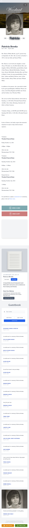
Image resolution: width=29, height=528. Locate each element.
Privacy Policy (10, 522)
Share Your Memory (8, 298)
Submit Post (14, 320)
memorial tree (18, 196)
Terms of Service (18, 522)
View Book (6, 279)
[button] (14, 499)
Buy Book (14, 279)
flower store (12, 199)
